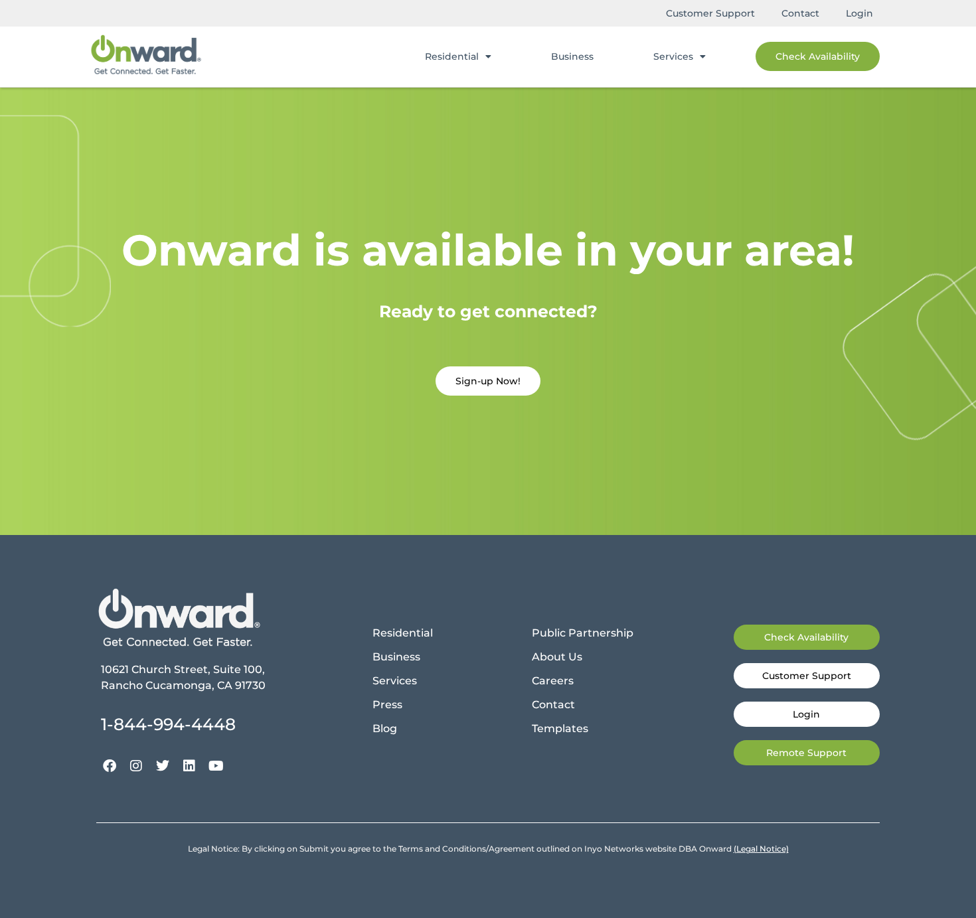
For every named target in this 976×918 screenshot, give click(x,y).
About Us (557, 656)
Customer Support (710, 13)
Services (673, 56)
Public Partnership (582, 633)
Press (387, 704)
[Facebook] (109, 766)
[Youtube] (216, 766)
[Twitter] (162, 766)
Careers (553, 680)
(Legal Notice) (761, 849)
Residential (452, 56)
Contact (800, 13)
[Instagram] (136, 766)
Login (859, 13)
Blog (384, 728)
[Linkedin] (189, 766)
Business (572, 56)
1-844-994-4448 (168, 724)
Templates (560, 728)
